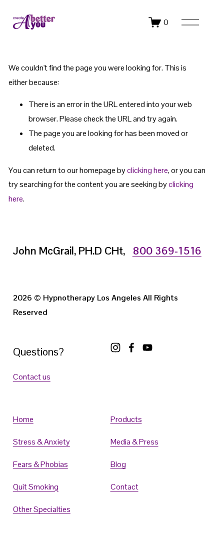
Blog (118, 464)
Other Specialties (41, 509)
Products (126, 419)
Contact (124, 487)
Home (23, 419)
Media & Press (134, 441)
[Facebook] (131, 347)
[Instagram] (115, 347)
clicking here (147, 170)
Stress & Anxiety (41, 441)
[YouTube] (147, 347)
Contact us (31, 377)
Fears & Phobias (40, 464)
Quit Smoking (35, 487)
